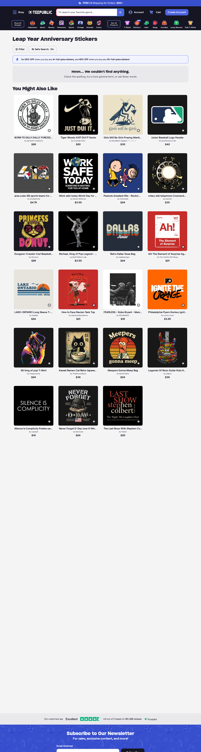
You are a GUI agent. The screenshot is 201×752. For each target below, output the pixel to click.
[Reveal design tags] (49, 130)
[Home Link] (40, 12)
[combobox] (86, 12)
